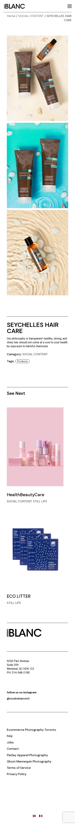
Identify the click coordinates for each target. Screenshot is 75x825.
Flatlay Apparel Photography (27, 755)
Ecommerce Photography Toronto (31, 730)
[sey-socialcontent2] (37, 165)
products (22, 361)
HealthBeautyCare (25, 495)
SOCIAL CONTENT (35, 354)
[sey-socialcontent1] (37, 78)
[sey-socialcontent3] (37, 252)
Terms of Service (19, 768)
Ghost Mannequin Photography (29, 761)
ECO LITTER (19, 596)
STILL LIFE (40, 501)
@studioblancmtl (18, 698)
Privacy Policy (17, 774)
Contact (13, 749)
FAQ (10, 736)
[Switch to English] (34, 815)
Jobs (10, 742)
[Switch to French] (41, 815)
